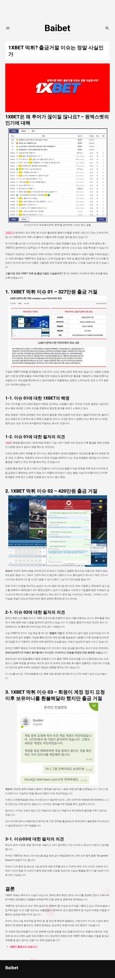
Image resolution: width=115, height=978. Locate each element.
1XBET (8, 442)
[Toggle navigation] (7, 28)
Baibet (57, 28)
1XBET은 (10, 232)
